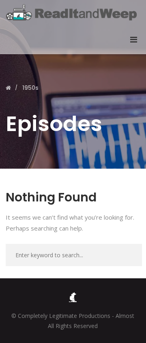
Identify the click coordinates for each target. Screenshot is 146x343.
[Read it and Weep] (73, 12)
